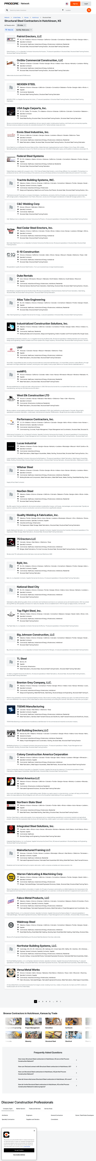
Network (25, 3)
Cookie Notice (26, 1146)
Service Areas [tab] (48, 1108)
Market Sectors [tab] (20, 1108)
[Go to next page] (60, 1001)
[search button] (89, 10)
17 (57, 1001)
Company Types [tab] (7, 1108)
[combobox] (75, 10)
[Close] (34, 1131)
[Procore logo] (11, 4)
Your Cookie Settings (19, 1154)
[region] (19, 1144)
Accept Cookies (19, 1150)
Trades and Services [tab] (35, 1108)
